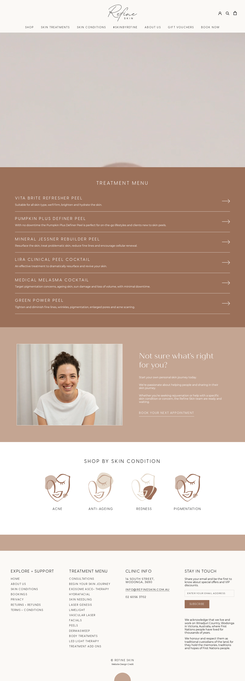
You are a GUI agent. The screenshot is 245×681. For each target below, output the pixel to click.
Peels (73, 625)
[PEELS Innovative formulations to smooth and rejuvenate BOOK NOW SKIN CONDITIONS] (122, 100)
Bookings (19, 594)
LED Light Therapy (84, 641)
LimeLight (77, 610)
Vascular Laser (82, 615)
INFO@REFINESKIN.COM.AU (148, 589)
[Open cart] (235, 13)
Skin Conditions (91, 27)
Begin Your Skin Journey (89, 584)
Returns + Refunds (26, 605)
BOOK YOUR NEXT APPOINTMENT (166, 413)
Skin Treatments (55, 27)
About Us (153, 27)
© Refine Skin (122, 660)
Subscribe (197, 604)
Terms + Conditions (27, 610)
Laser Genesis (80, 605)
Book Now (210, 27)
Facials (75, 620)
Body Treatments (83, 636)
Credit (131, 664)
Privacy (17, 599)
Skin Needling (80, 599)
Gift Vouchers (181, 27)
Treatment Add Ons (85, 646)
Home (15, 579)
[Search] (227, 13)
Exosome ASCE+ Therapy (89, 589)
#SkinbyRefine (125, 27)
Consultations (81, 579)
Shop (29, 27)
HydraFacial (79, 594)
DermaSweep (79, 631)
